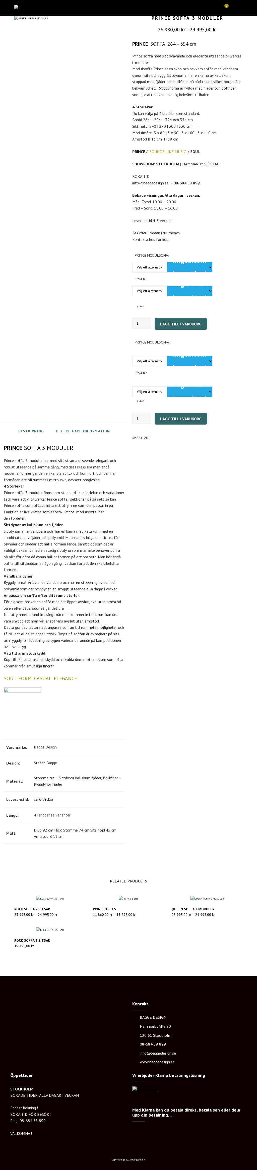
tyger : (141, 373)
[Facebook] (160, 437)
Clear (141, 306)
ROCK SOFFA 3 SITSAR (32, 940)
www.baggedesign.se (157, 1061)
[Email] (170, 437)
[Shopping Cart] (224, 7)
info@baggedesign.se (158, 1053)
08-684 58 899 (187, 182)
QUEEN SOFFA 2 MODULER (193, 909)
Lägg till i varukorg (181, 323)
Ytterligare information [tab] (83, 431)
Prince (69, 511)
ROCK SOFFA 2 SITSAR (32, 909)
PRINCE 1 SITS (104, 909)
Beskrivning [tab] (31, 431)
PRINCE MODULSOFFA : (152, 342)
